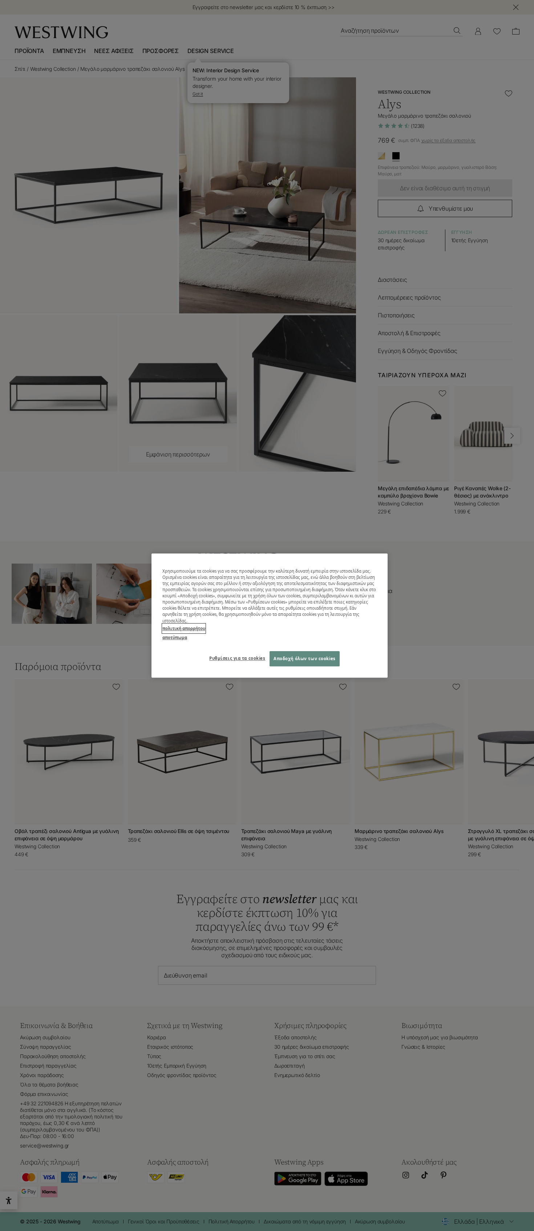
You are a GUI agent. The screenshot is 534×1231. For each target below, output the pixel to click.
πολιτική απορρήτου (183, 628)
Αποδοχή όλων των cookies (305, 658)
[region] (269, 615)
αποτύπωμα (174, 637)
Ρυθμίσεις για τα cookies (237, 658)
